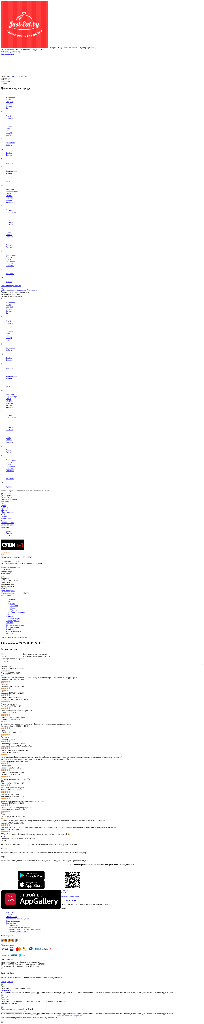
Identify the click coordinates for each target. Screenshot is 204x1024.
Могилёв (9, 198)
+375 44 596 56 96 (68, 900)
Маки (12, 608)
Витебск (9, 116)
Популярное (10, 599)
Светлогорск (11, 255)
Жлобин (9, 153)
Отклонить (68, 1016)
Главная (4, 637)
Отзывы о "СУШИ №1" (18, 637)
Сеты (12, 604)
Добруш (9, 145)
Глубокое (9, 126)
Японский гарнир (17, 612)
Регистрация (32, 290)
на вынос (18, 567)
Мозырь (9, 200)
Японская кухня (12, 627)
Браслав (9, 106)
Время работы (6, 557)
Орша (8, 220)
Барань (8, 100)
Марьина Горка (12, 191)
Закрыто (17, 286)
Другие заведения (8, 591)
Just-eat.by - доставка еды (11, 52)
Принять (60, 1016)
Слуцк (8, 259)
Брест (8, 108)
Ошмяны (9, 225)
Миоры (9, 196)
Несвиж (9, 210)
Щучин (9, 282)
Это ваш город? (7, 286)
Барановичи (10, 97)
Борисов (9, 104)
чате (13, 76)
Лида (8, 181)
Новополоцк (11, 212)
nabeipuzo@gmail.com (70, 896)
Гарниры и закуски (13, 618)
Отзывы (9, 533)
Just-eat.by (65, 890)
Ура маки (14, 606)
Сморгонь (10, 263)
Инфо (8, 535)
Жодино (9, 155)
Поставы (9, 237)
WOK (8, 614)
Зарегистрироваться (18, 290)
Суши (8, 601)
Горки (8, 130)
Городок (9, 133)
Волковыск (10, 118)
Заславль (9, 163)
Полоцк (9, 235)
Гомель (8, 128)
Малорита (10, 189)
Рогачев (9, 247)
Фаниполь (10, 274)
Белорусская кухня (13, 631)
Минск (8, 194)
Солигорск (10, 266)
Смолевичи (10, 261)
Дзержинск (10, 143)
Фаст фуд (9, 633)
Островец (9, 222)
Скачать (10, 982)
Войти (3, 290)
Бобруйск (9, 102)
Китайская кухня (12, 629)
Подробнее (77, 1016)
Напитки (9, 623)
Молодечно (10, 202)
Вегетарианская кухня (15, 625)
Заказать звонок (7, 54)
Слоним (9, 257)
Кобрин (9, 173)
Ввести (26, 1011)
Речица (8, 245)
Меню (8, 531)
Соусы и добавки (12, 621)
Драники (9, 616)
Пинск (8, 233)
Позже (3, 982)
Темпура (13, 610)
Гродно (8, 135)
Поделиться (6, 990)
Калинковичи (11, 171)
